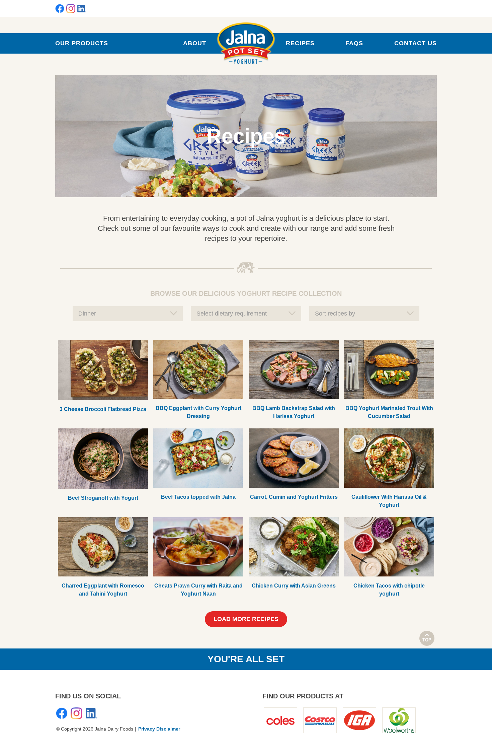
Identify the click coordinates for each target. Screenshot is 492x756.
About (194, 43)
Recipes (300, 43)
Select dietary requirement (231, 313)
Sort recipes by (335, 313)
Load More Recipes (246, 619)
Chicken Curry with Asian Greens (294, 586)
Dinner (87, 313)
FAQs (354, 43)
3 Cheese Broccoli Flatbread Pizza (103, 409)
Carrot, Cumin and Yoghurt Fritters (294, 497)
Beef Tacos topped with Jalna (198, 497)
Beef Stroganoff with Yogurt (103, 498)
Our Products (81, 43)
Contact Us (415, 43)
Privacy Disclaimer (159, 729)
